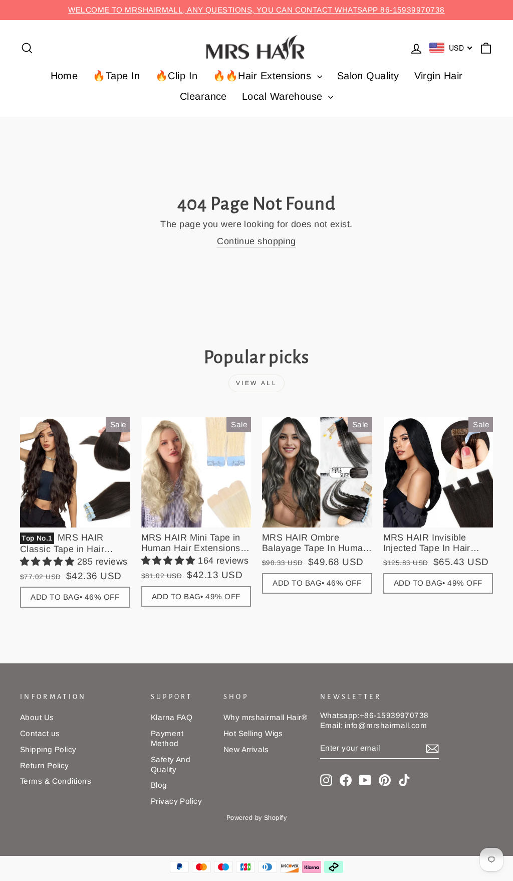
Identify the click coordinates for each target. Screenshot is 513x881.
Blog (159, 785)
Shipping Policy (48, 749)
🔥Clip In (176, 75)
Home (64, 75)
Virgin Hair (438, 75)
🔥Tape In (116, 75)
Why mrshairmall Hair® (265, 717)
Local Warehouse (284, 96)
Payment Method (167, 738)
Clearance (203, 96)
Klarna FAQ (172, 717)
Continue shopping (256, 241)
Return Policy (44, 765)
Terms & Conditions (55, 781)
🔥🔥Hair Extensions (264, 75)
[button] (48, 562)
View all (257, 383)
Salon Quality (368, 75)
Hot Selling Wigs (253, 733)
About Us (37, 717)
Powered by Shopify (256, 817)
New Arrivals (246, 749)
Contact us (40, 733)
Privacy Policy (176, 801)
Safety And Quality (171, 764)
